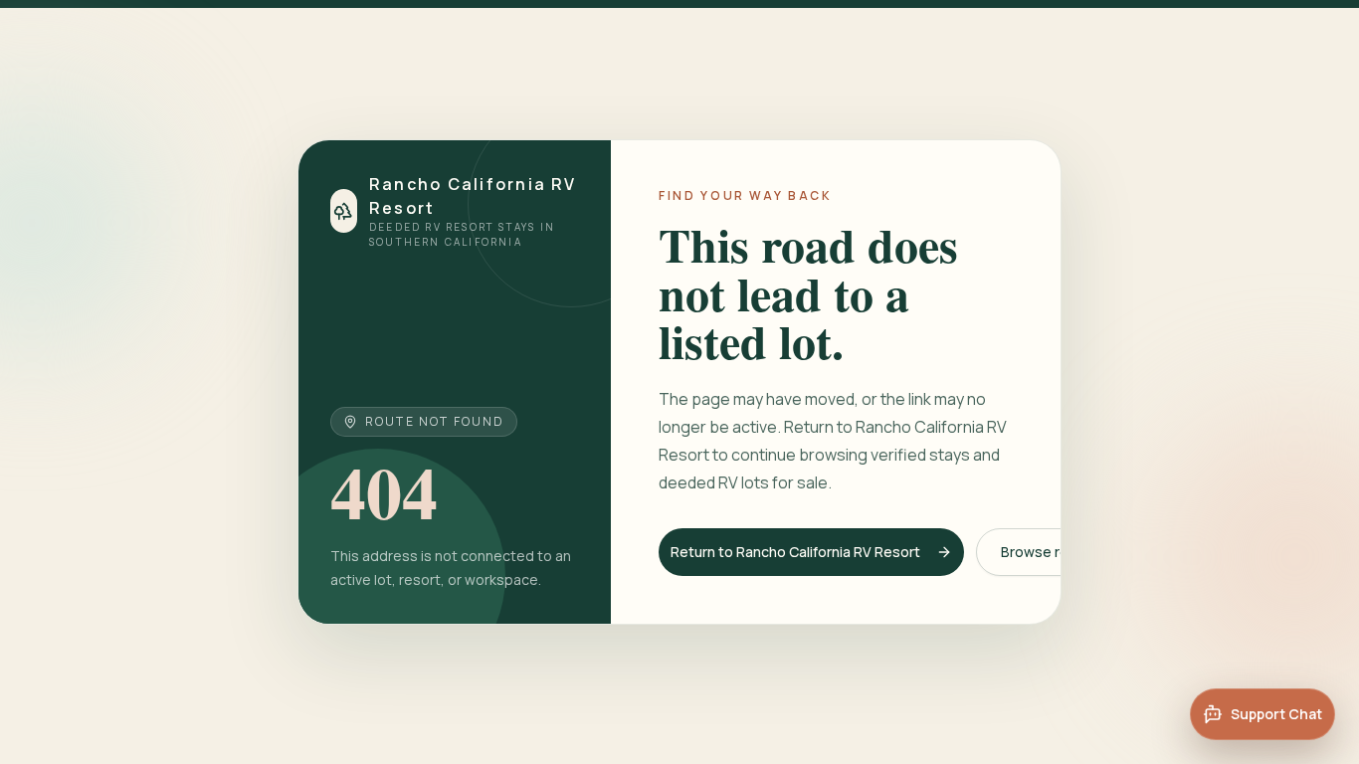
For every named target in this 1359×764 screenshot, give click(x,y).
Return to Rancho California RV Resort (795, 551)
